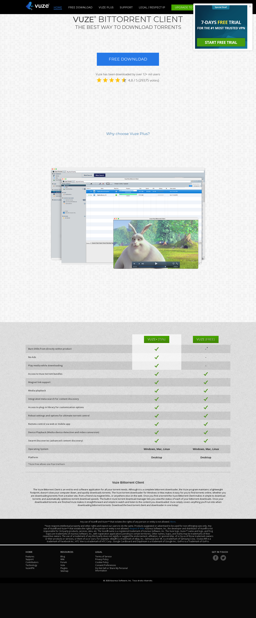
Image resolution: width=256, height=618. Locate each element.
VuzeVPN (30, 568)
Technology (31, 565)
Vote (62, 565)
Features (30, 556)
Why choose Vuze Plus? (128, 133)
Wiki (62, 559)
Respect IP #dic (137, 528)
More (173, 521)
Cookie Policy (101, 562)
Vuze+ (157, 339)
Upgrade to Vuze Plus (191, 7)
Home (58, 7)
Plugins (63, 568)
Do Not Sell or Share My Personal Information (111, 569)
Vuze (206, 339)
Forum (63, 562)
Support (126, 7)
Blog (62, 556)
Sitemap (64, 570)
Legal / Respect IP (152, 7)
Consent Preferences (105, 565)
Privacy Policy (101, 559)
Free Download (80, 7)
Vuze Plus (106, 7)
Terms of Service (103, 556)
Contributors (32, 562)
